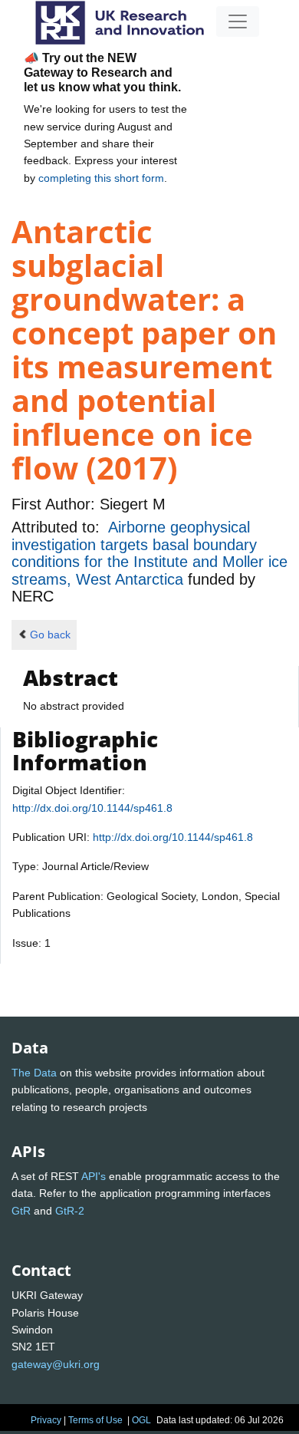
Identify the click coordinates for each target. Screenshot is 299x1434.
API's (93, 1176)
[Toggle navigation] (237, 21)
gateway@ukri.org (56, 1364)
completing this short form (101, 178)
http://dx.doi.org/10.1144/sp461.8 (92, 808)
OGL (141, 1420)
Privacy (46, 1420)
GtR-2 (69, 1211)
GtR (21, 1211)
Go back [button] (50, 634)
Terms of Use (95, 1420)
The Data (34, 1072)
